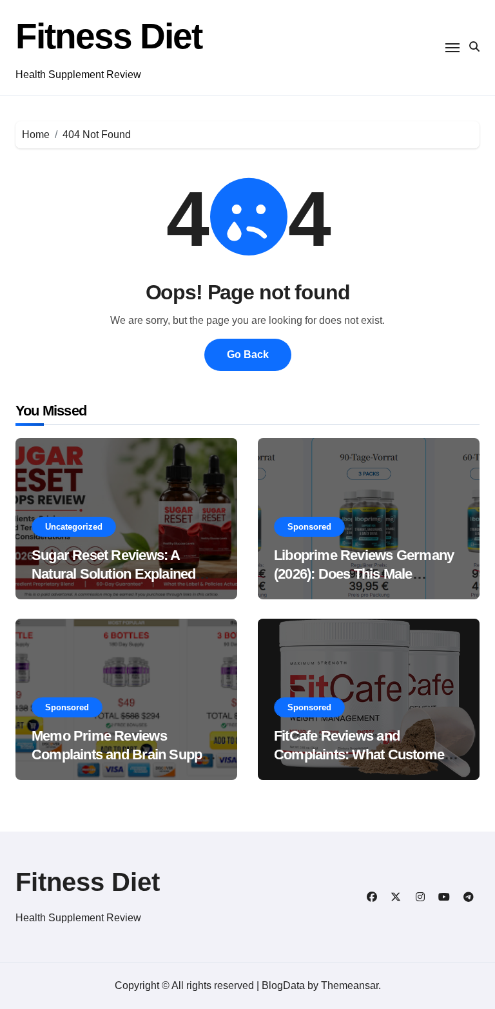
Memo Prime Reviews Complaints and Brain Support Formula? (125, 754)
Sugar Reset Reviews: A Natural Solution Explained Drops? (113, 573)
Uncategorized (73, 527)
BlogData (283, 985)
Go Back (248, 354)
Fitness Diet (108, 36)
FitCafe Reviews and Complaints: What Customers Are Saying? (365, 754)
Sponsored (309, 527)
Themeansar (349, 985)
